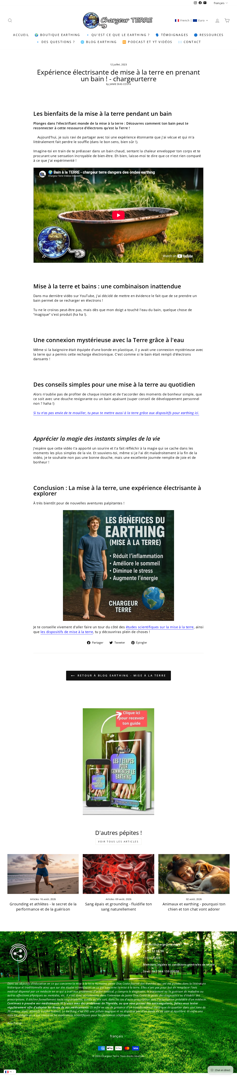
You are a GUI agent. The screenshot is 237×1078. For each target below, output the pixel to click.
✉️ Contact (189, 42)
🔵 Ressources (209, 35)
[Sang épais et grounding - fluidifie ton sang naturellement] (118, 874)
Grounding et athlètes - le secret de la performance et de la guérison (43, 907)
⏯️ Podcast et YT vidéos (147, 42)
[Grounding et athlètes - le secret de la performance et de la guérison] (43, 874)
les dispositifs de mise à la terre (67, 632)
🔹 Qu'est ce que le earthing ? (118, 35)
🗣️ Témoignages (172, 35)
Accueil (21, 35)
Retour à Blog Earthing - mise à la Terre (121, 675)
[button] (191, 20)
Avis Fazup (14, 1023)
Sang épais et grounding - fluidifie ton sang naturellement (118, 907)
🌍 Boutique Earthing (57, 35)
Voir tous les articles (118, 841)
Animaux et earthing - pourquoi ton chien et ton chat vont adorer (194, 907)
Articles (34, 899)
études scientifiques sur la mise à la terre (160, 627)
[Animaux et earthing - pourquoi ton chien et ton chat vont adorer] (194, 874)
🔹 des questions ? (55, 42)
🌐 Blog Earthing (99, 42)
